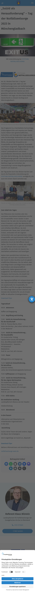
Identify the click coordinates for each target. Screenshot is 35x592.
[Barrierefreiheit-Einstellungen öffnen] (32, 299)
